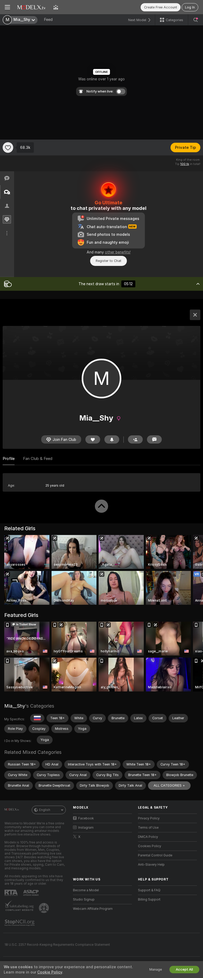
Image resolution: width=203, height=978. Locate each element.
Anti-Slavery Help (151, 864)
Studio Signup (84, 899)
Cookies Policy (149, 846)
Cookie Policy (49, 972)
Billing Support (149, 899)
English (44, 810)
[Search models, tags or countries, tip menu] (195, 19)
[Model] (195, 315)
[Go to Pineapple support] (44, 908)
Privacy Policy (149, 818)
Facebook (86, 818)
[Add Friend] (135, 439)
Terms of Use (148, 827)
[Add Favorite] (8, 147)
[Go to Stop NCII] (20, 923)
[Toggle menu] (7, 7)
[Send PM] (154, 439)
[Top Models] (56, 7)
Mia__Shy (14, 706)
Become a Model (86, 890)
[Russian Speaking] (37, 718)
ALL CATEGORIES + (169, 785)
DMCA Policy (148, 837)
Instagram (86, 827)
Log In (190, 7)
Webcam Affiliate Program (93, 909)
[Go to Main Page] (32, 7)
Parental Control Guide (155, 855)
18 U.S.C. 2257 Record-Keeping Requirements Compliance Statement (57, 945)
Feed (48, 19)
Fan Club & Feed (37, 458)
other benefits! (118, 252)
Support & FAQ (149, 890)
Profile (9, 458)
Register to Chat (108, 261)
